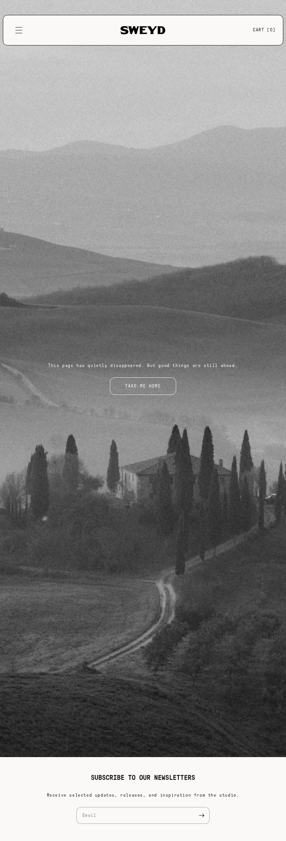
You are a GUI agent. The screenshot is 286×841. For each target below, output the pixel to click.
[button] (19, 30)
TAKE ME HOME (143, 386)
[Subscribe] (201, 815)
